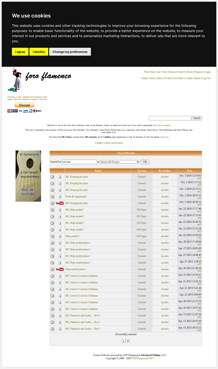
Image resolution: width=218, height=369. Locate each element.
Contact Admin (192, 78)
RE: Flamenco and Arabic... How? (83, 315)
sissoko (165, 176)
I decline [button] (39, 52)
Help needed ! (73, 236)
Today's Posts (148, 78)
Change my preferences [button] (70, 52)
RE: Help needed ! (75, 209)
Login (208, 71)
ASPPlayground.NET (143, 358)
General (142, 176)
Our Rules (178, 78)
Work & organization (76, 196)
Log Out (206, 78)
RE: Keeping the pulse (77, 176)
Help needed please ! (76, 269)
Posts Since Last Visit (155, 71)
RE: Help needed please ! (78, 242)
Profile (168, 78)
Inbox (160, 78)
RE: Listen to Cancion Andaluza (82, 275)
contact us (164, 137)
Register (199, 71)
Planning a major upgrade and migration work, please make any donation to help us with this (27, 98)
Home (190, 71)
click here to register (161, 125)
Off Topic (141, 209)
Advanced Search (176, 71)
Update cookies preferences (109, 142)
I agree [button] (20, 52)
